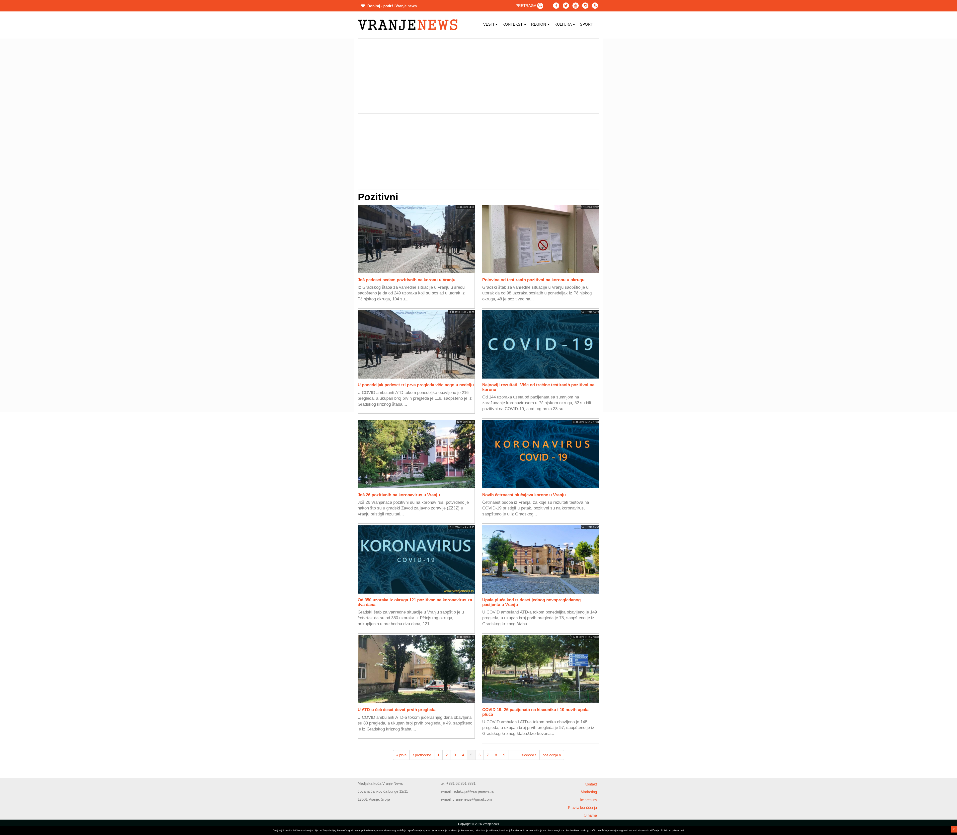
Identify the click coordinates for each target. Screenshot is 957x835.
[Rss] (595, 5)
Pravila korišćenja (582, 807)
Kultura (563, 24)
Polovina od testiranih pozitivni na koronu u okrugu (533, 280)
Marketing (589, 792)
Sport (586, 24)
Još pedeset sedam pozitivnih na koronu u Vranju (406, 280)
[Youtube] (575, 5)
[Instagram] (585, 5)
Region (539, 24)
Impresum (588, 800)
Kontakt (590, 784)
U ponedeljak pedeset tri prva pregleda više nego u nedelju (416, 385)
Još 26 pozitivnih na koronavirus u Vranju (399, 495)
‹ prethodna (422, 755)
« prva (401, 755)
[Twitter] (566, 5)
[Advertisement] (334, 113)
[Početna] (409, 24)
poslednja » (552, 755)
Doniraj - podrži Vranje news (391, 6)
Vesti (489, 24)
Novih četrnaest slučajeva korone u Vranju (524, 495)
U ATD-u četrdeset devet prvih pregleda (396, 709)
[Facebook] (556, 5)
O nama (590, 815)
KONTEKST (513, 24)
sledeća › (528, 755)
